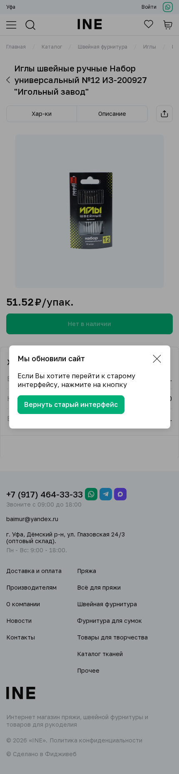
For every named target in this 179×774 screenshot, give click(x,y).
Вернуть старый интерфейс (71, 404)
